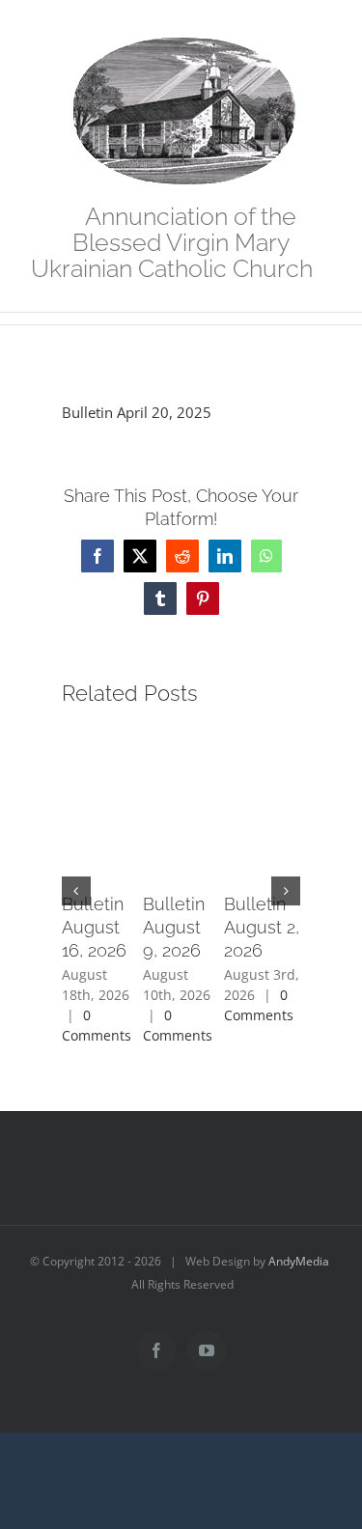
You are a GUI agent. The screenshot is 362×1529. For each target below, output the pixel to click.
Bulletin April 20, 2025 (136, 412)
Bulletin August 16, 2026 (94, 927)
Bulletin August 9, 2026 (174, 927)
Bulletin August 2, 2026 (261, 927)
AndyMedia (298, 1261)
